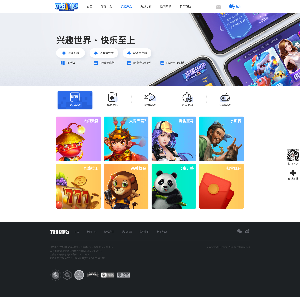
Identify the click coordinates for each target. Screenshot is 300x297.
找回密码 (165, 6)
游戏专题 (146, 6)
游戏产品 (126, 6)
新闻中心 (106, 6)
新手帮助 (185, 6)
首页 (89, 6)
